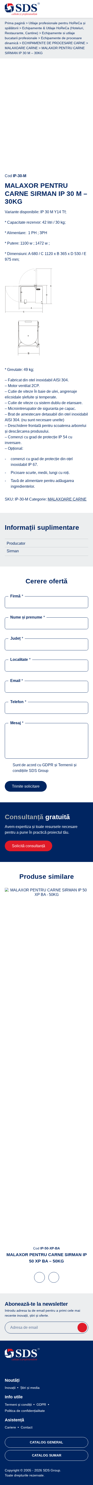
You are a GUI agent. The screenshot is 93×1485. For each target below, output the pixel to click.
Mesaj (16, 723)
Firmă (16, 596)
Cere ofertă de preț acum (46, 161)
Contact (26, 1427)
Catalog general (46, 1442)
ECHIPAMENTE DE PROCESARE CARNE (53, 43)
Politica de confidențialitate (25, 1411)
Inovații (10, 1388)
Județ (16, 638)
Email (16, 681)
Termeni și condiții (18, 1404)
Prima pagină (15, 23)
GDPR (41, 1404)
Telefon (18, 702)
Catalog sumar (46, 1455)
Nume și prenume (27, 617)
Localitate (20, 659)
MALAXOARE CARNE (21, 48)
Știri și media (30, 1388)
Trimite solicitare (26, 786)
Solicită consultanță (28, 846)
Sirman (13, 551)
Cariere (10, 1427)
